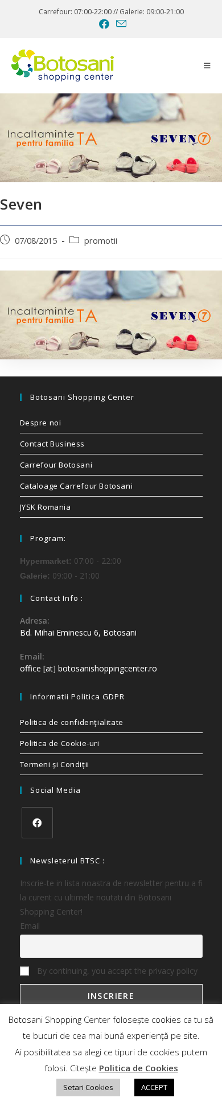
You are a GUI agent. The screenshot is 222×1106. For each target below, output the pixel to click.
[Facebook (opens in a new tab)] (104, 24)
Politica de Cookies (138, 1068)
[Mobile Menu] (207, 65)
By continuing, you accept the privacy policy (116, 970)
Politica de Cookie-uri (60, 743)
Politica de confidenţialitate (72, 722)
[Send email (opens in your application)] (119, 23)
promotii (100, 240)
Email (30, 925)
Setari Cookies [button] (88, 1087)
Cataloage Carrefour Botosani (76, 486)
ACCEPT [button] (154, 1087)
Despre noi (40, 422)
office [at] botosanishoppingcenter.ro (88, 668)
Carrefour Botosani (56, 465)
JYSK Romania (45, 507)
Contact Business (52, 444)
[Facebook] (37, 822)
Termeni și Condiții (54, 764)
